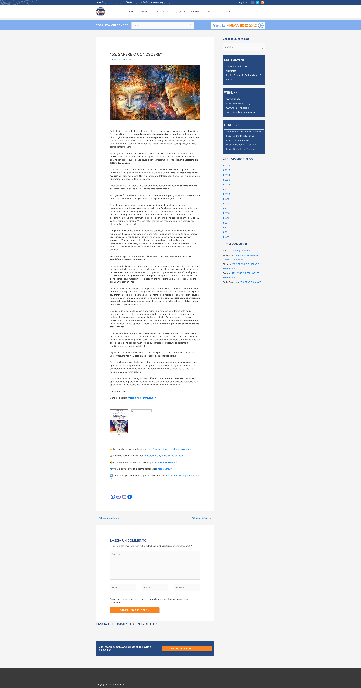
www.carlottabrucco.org (238, 103)
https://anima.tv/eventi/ (165, 462)
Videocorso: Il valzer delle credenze (244, 131)
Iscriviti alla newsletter (187, 648)
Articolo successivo (203, 518)
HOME (131, 11)
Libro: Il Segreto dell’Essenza (240, 149)
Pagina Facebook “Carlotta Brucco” (243, 75)
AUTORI (178, 11)
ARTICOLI (160, 11)
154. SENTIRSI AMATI (250, 282)
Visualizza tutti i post (236, 66)
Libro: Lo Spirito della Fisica (240, 136)
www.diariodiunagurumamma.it (241, 112)
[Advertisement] (147, 531)
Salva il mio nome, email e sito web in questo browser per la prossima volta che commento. (149, 601)
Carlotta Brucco (118, 59)
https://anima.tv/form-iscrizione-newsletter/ (169, 449)
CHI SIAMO (210, 11)
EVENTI (195, 11)
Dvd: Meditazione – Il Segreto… (241, 144)
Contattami (231, 70)
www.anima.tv (233, 99)
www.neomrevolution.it (237, 107)
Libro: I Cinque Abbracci (238, 140)
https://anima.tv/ (164, 468)
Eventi (229, 79)
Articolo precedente (107, 518)
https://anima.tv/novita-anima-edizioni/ (164, 455)
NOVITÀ (226, 11)
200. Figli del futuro (241, 250)
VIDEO (143, 11)
